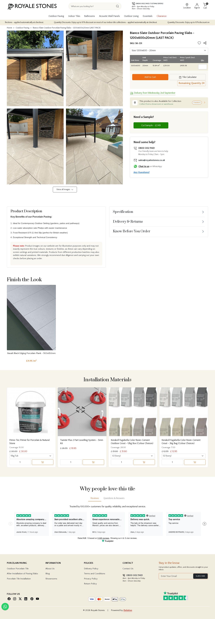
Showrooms (51, 578)
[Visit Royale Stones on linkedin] (26, 598)
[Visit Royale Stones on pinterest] (32, 598)
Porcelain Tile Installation (19, 578)
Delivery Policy (91, 568)
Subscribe (200, 576)
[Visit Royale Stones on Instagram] (14, 598)
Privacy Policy (91, 578)
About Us (50, 568)
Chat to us (144, 166)
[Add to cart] (43, 462)
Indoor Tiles (74, 16)
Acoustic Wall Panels (109, 16)
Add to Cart (150, 77)
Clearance (161, 16)
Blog (47, 573)
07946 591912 (157, 3)
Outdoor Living (131, 16)
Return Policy (90, 583)
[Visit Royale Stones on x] (20, 598)
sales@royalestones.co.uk (151, 160)
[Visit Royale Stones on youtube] (37, 598)
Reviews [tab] (95, 498)
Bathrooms (89, 16)
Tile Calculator (189, 77)
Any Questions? (142, 172)
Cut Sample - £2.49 (151, 125)
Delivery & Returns (128, 221)
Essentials (147, 16)
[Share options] (205, 43)
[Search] (117, 6)
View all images (63, 189)
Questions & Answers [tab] (114, 498)
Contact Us (128, 568)
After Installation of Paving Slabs (22, 573)
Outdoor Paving (56, 16)
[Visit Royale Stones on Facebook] (9, 598)
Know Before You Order (131, 231)
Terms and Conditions (94, 573)
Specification (123, 212)
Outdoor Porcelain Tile (18, 568)
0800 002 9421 (142, 3)
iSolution (127, 610)
